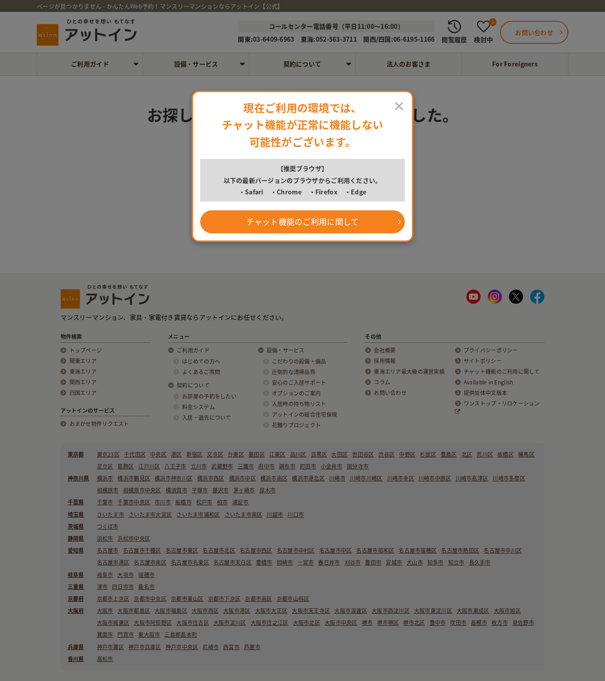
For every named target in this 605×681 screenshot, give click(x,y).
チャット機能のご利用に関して (302, 222)
